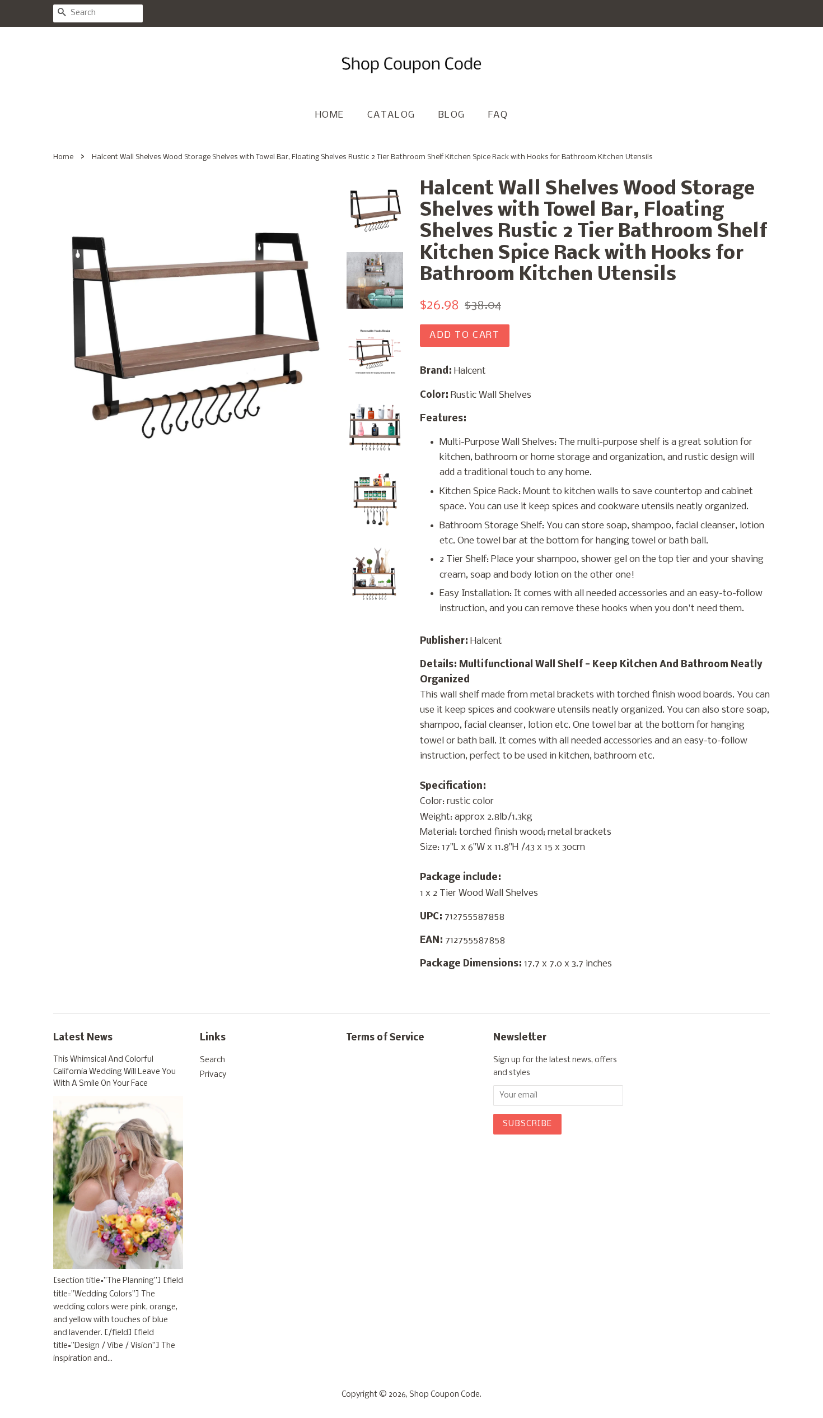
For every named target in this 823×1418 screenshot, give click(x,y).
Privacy (213, 1075)
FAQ (498, 115)
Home (329, 115)
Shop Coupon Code (444, 1395)
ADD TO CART (464, 335)
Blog (451, 115)
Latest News (83, 1038)
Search (212, 1060)
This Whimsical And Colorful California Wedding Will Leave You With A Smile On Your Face (114, 1072)
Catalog (391, 115)
